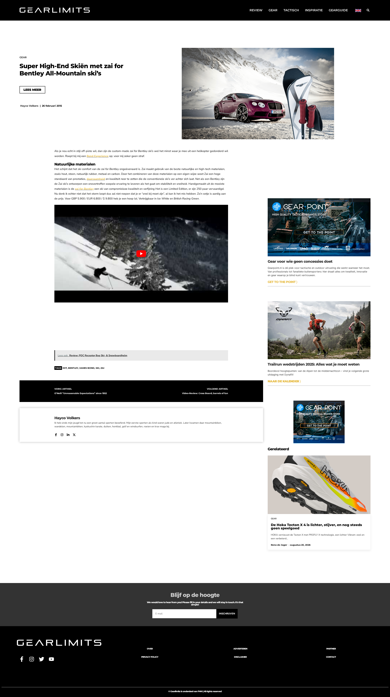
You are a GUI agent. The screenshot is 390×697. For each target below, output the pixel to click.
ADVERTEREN (240, 648)
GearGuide (338, 10)
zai (102, 368)
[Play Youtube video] (141, 253)
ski (97, 368)
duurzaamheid (96, 179)
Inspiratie (314, 10)
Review (256, 10)
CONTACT (331, 657)
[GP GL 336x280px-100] (319, 442)
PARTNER (331, 648)
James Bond (86, 368)
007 (65, 368)
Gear (273, 10)
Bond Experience (97, 156)
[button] (367, 10)
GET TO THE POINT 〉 (282, 282)
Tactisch (291, 10)
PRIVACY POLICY (149, 657)
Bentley (73, 368)
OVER (150, 648)
